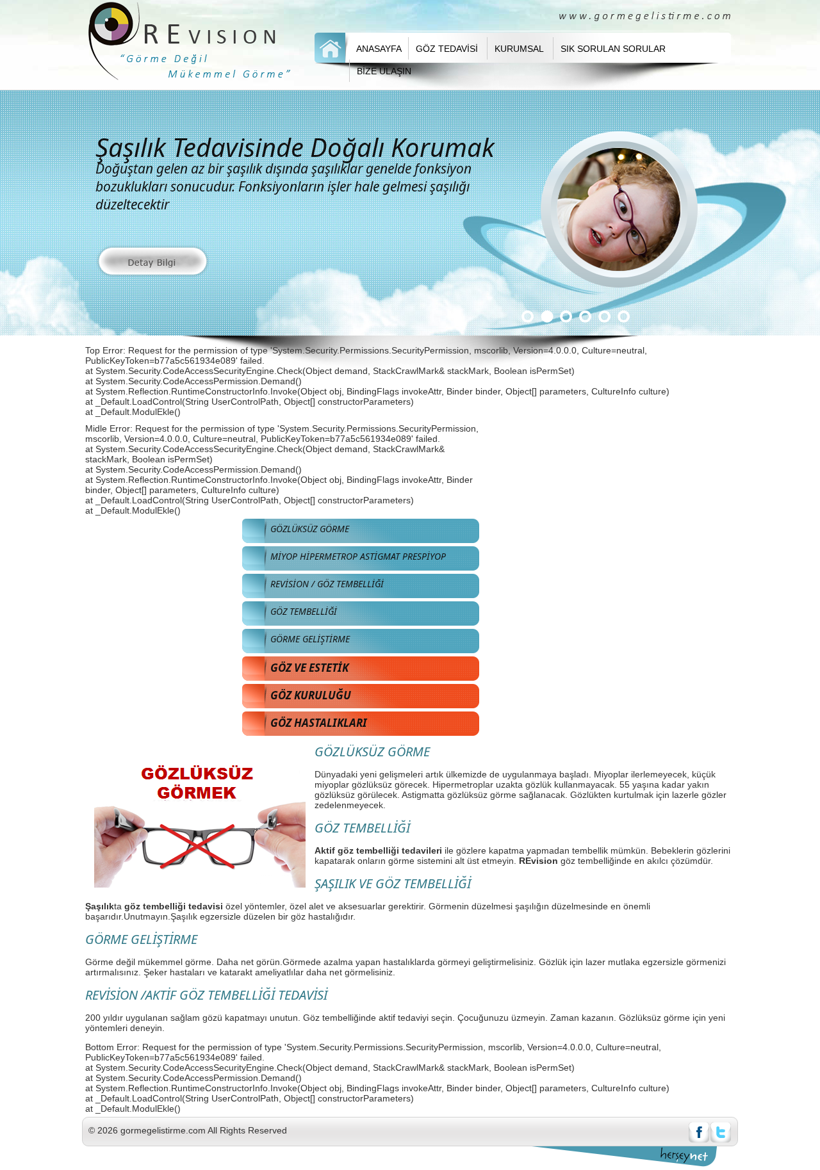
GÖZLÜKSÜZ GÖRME (309, 529)
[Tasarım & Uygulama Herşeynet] (688, 1156)
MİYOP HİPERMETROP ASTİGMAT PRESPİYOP (358, 556)
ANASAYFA (379, 49)
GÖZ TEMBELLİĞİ (303, 611)
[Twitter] (720, 1139)
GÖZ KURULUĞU (310, 695)
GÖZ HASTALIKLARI (318, 722)
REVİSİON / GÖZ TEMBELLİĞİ (327, 584)
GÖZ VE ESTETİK (309, 667)
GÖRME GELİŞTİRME (310, 639)
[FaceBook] (699, 1139)
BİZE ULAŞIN (384, 71)
